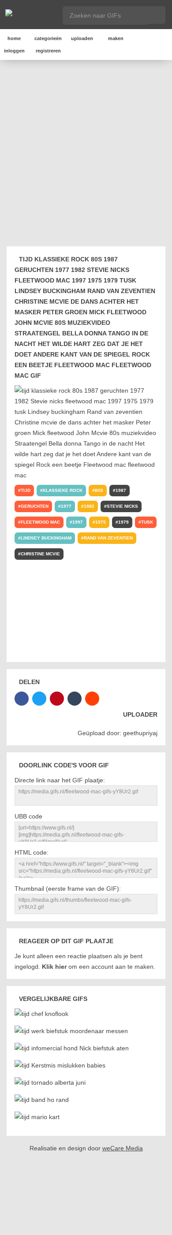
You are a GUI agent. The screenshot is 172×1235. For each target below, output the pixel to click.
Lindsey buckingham (46, 538)
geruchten (35, 506)
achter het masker (129, 553)
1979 (123, 522)
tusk (147, 522)
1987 (121, 490)
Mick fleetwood (86, 569)
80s (99, 490)
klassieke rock (62, 490)
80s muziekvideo (41, 585)
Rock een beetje (42, 633)
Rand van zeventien (108, 538)
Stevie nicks (122, 506)
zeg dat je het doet (46, 617)
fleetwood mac (40, 522)
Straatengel (90, 585)
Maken (115, 38)
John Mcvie (132, 569)
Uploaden (82, 38)
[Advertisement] (86, 155)
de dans (82, 553)
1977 (66, 506)
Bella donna (134, 585)
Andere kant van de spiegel (118, 617)
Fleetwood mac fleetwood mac (61, 649)
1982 (89, 506)
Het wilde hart (97, 601)
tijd (25, 490)
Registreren (48, 50)
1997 (77, 522)
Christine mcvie (40, 553)
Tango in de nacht (43, 601)
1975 (100, 522)
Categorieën (48, 38)
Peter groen (37, 569)
